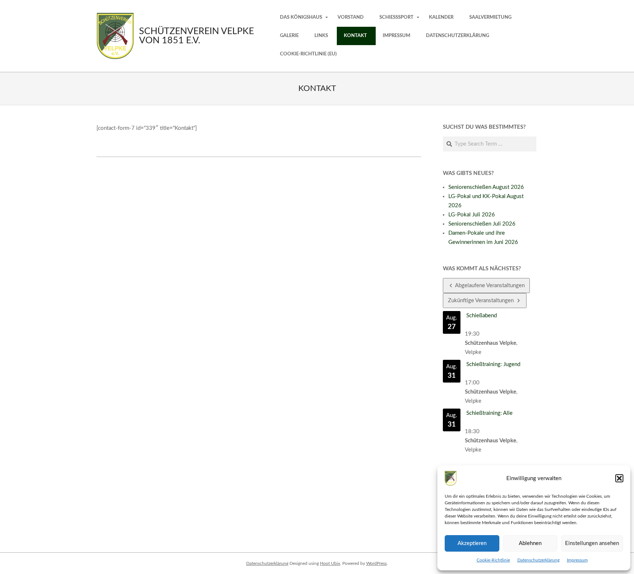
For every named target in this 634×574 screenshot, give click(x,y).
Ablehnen (530, 543)
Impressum (577, 560)
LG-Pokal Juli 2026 (471, 214)
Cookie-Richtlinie (493, 560)
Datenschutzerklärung (538, 560)
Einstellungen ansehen (592, 543)
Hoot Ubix (330, 563)
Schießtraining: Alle (489, 413)
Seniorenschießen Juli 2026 (481, 224)
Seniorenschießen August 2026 (486, 187)
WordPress (376, 563)
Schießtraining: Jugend (493, 364)
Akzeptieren (472, 543)
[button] (619, 478)
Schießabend (481, 315)
